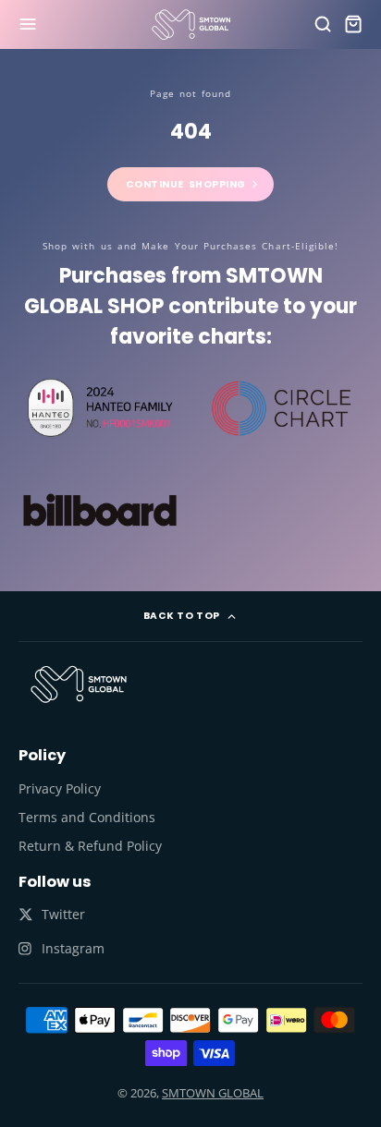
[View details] (78, 684)
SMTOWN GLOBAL (213, 1093)
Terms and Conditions (86, 817)
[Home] (191, 24)
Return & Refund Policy (90, 845)
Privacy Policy (59, 788)
